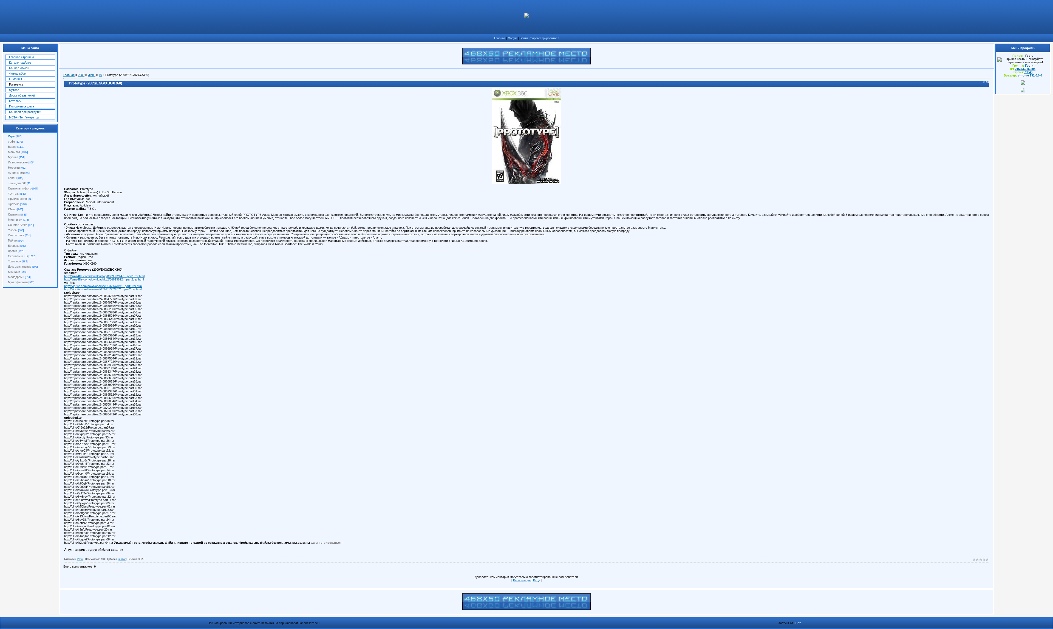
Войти (524, 38)
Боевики (13, 245)
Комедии (14, 271)
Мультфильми (18, 282)
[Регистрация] (1023, 83)
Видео (12, 146)
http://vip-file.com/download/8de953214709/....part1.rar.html (103, 286)
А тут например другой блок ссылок (93, 550)
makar (122, 559)
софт (11, 141)
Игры (11, 136)
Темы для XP (17, 183)
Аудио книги (16, 172)
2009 (81, 74)
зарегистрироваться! (326, 542)
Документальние (19, 266)
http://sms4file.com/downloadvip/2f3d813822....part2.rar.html (104, 279)
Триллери (14, 261)
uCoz (797, 623)
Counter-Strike (17, 224)
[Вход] (1023, 91)
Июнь (91, 74)
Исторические (18, 162)
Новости (14, 167)
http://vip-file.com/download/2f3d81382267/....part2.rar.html (102, 289)
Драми (12, 251)
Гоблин (13, 240)
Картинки (14, 214)
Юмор (12, 209)
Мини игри (15, 219)
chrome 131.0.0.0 (1030, 75)
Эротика (13, 204)
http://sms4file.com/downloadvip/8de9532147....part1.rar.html (104, 276)
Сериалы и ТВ (18, 256)
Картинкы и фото (20, 188)
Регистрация (522, 580)
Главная (499, 38)
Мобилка (14, 152)
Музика (13, 157)
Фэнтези (13, 193)
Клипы (12, 178)
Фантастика (16, 235)
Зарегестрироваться (544, 38)
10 (100, 74)
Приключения (17, 198)
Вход (536, 580)
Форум (512, 38)
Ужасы (12, 230)
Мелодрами (16, 277)
